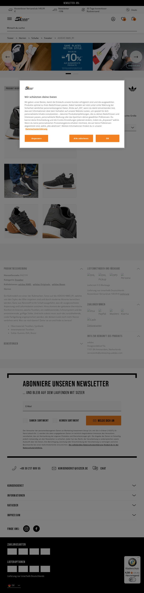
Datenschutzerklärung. (36, 129)
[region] (72, 114)
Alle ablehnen (81, 138)
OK (107, 138)
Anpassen (36, 138)
